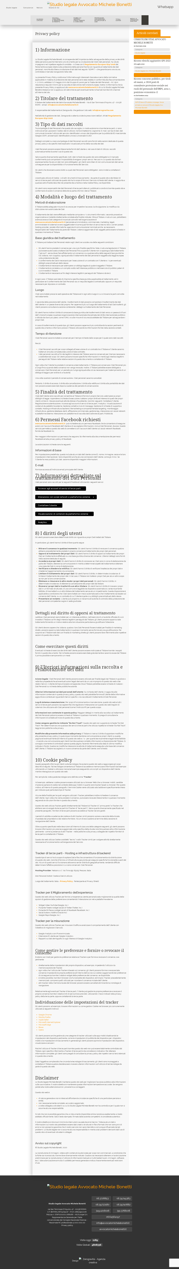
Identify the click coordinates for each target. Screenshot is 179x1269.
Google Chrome (45, 1015)
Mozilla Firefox (44, 1017)
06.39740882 (123, 1204)
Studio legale (140, 53)
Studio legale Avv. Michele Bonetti (148, 71)
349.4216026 (102, 1210)
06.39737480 (102, 1204)
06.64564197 (113, 1217)
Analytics (42, 522)
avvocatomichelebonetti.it (113, 1229)
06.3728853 (102, 1198)
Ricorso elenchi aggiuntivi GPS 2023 (152, 60)
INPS (137, 102)
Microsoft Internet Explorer (49, 1022)
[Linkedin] (91, 12)
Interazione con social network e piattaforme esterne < (66, 497)
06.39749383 (123, 1198)
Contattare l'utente (47, 505)
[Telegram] (98, 12)
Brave (41, 1027)
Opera (41, 1030)
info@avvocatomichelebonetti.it (63, 105)
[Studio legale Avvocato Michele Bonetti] (89, 4)
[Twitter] (84, 12)
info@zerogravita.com (102, 110)
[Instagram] (95, 12)
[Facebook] (81, 12)
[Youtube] (88, 12)
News (142, 102)
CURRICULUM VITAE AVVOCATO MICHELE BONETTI (150, 41)
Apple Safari (44, 1020)
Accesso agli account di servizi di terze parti (59, 488)
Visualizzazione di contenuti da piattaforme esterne (63, 514)
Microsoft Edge (45, 1025)
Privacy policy (67, 1225)
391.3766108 (123, 1210)
